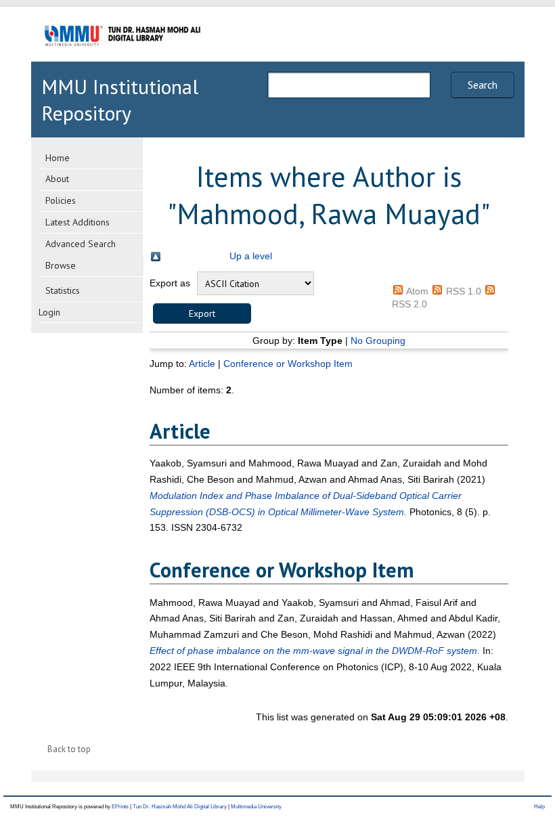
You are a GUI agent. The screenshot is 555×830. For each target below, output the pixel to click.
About (57, 179)
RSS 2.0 (409, 304)
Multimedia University (256, 807)
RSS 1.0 (463, 291)
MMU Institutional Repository (119, 99)
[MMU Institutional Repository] (122, 59)
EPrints (120, 807)
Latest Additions (77, 222)
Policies (60, 200)
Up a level (250, 255)
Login (49, 312)
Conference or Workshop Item (288, 363)
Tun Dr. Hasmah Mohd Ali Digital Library (180, 807)
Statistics (62, 290)
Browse (60, 265)
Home (57, 158)
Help (539, 807)
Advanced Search (80, 244)
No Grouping (378, 340)
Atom (417, 291)
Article (202, 363)
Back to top (69, 749)
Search (482, 84)
